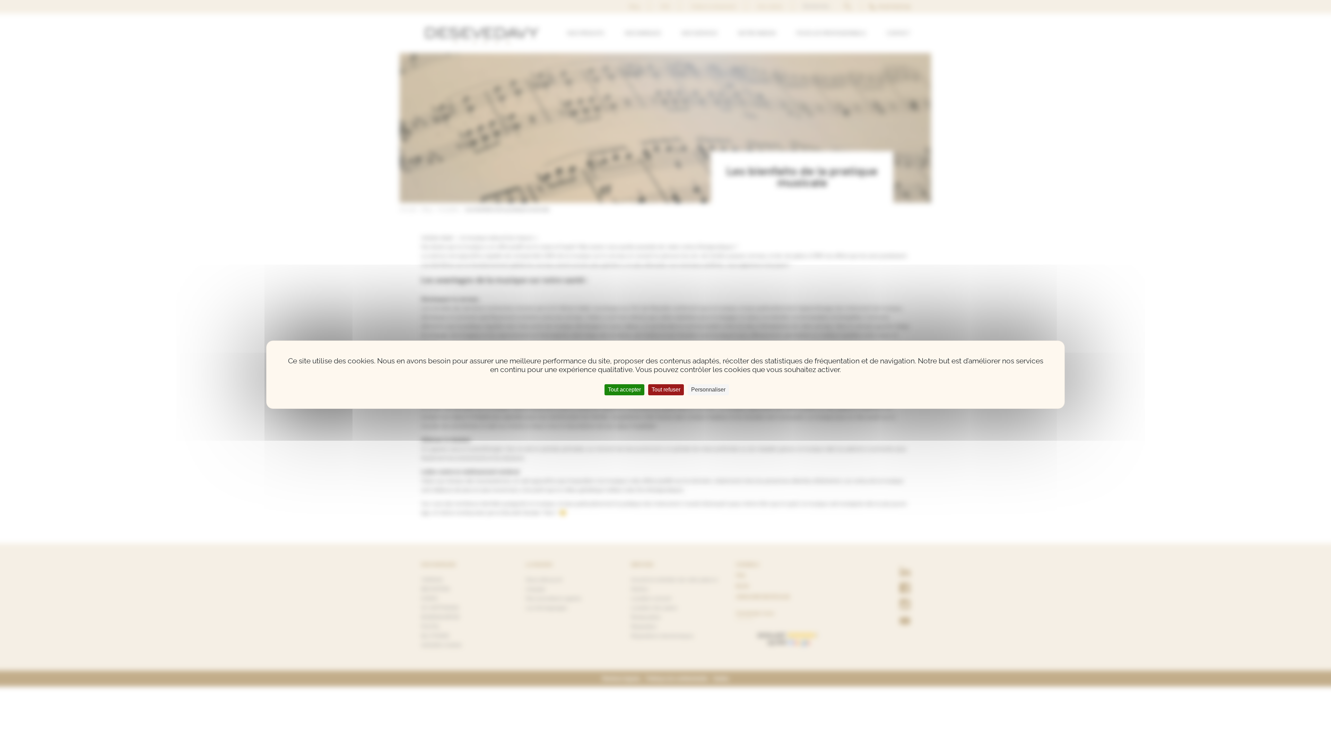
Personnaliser (708, 390)
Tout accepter (624, 390)
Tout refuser (666, 390)
